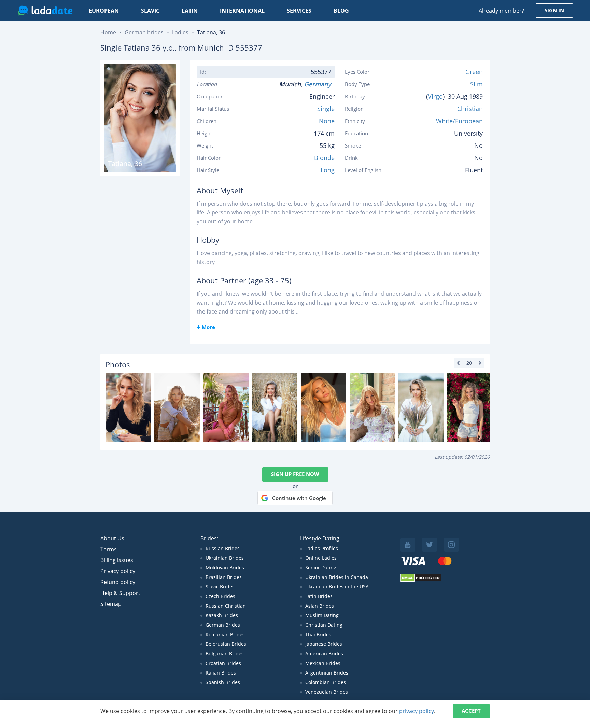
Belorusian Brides (226, 644)
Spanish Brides (223, 682)
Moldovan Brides (225, 567)
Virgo (435, 96)
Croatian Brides (223, 663)
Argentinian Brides (326, 672)
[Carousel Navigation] (469, 363)
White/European (459, 121)
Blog (341, 10)
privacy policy (416, 711)
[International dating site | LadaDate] (45, 10)
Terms (108, 549)
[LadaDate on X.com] (429, 545)
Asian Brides (319, 605)
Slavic (150, 10)
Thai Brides (318, 634)
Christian (470, 109)
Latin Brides (319, 596)
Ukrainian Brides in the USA (337, 586)
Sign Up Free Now (295, 474)
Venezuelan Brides (326, 692)
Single (326, 109)
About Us (112, 538)
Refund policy (117, 582)
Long (328, 170)
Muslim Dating (322, 615)
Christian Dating (323, 625)
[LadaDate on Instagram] (451, 545)
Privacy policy (117, 571)
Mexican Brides (322, 663)
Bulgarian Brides (225, 653)
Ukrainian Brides (225, 558)
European (104, 10)
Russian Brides (223, 548)
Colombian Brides (325, 682)
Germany (319, 84)
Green (474, 72)
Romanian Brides (225, 634)
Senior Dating (320, 567)
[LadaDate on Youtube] (407, 545)
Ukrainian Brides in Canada (336, 577)
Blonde (324, 158)
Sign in (554, 10)
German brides (144, 32)
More (208, 326)
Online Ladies (321, 558)
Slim (476, 84)
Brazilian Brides (224, 577)
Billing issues (116, 560)
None (327, 121)
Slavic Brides (220, 586)
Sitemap (111, 604)
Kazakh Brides (222, 615)
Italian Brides (221, 672)
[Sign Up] (128, 407)
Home (108, 32)
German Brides (223, 625)
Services (299, 10)
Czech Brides (220, 596)
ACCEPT (471, 710)
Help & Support (120, 593)
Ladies (180, 32)
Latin (190, 10)
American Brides (324, 653)
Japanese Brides (323, 644)
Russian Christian (226, 605)
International (242, 10)
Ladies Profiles (321, 548)
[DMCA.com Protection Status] (420, 580)
